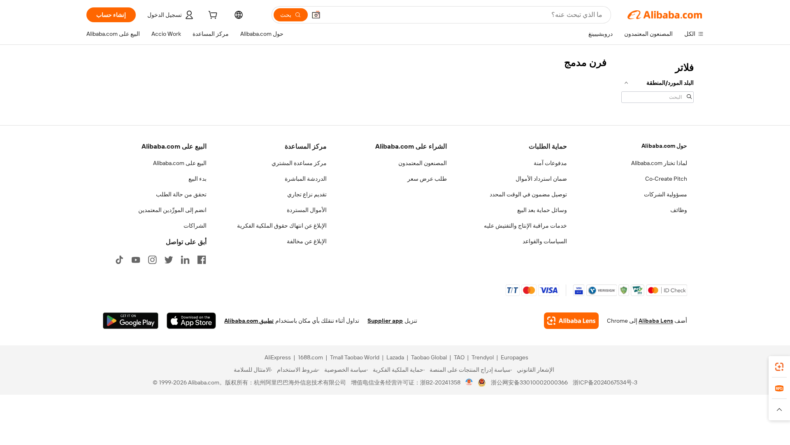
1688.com (310, 357)
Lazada (395, 357)
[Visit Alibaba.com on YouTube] (136, 260)
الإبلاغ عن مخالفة (307, 241)
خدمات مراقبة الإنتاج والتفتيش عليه (525, 225)
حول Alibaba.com (664, 145)
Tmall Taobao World (354, 357)
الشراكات (195, 225)
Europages (514, 357)
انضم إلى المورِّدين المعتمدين (172, 210)
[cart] (212, 16)
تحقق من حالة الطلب (181, 194)
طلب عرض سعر (427, 178)
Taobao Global (429, 357)
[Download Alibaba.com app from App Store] (191, 320)
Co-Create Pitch (666, 178)
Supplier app (385, 320)
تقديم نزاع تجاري (307, 194)
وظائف (678, 210)
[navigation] (657, 81)
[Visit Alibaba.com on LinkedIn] (185, 260)
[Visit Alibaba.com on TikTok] (119, 260)
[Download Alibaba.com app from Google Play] (130, 320)
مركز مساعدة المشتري (299, 163)
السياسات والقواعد (545, 241)
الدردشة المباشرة (306, 178)
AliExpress (278, 357)
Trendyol (483, 357)
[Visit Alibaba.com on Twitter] (169, 260)
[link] (779, 366)
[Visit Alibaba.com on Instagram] (152, 260)
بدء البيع (197, 178)
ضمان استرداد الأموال (541, 178)
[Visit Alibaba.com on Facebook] (202, 260)
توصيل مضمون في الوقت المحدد (528, 194)
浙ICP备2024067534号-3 (605, 382)
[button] (316, 15)
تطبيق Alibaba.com (249, 320)
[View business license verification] (469, 382)
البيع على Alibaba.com (180, 163)
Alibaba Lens (656, 320)
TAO (459, 357)
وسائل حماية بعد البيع (542, 210)
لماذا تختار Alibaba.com (659, 163)
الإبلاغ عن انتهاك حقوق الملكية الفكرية (282, 225)
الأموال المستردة (307, 210)
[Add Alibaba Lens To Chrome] (571, 320)
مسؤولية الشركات (665, 194)
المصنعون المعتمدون (422, 163)
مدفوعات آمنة (550, 163)
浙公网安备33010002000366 (529, 382)
